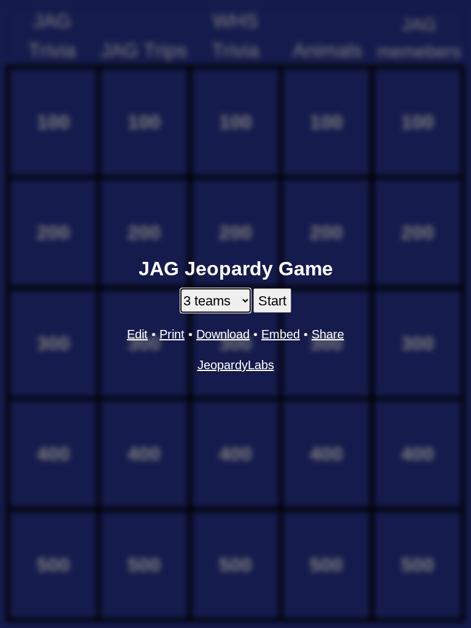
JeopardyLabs (235, 365)
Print (172, 334)
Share (328, 334)
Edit (137, 334)
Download (223, 334)
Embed (280, 334)
